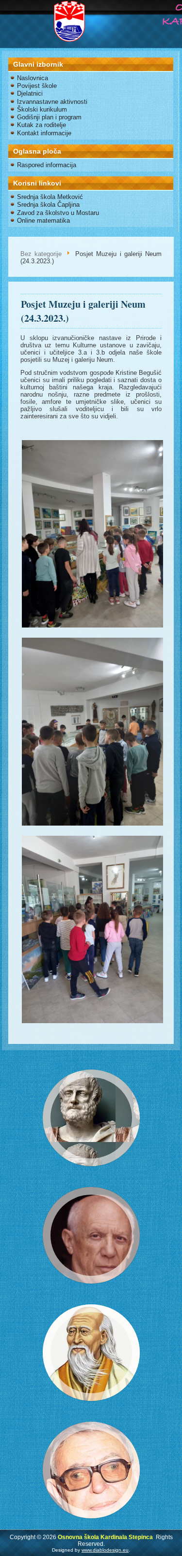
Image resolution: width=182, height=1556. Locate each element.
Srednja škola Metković (50, 196)
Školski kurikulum (42, 109)
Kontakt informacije (44, 133)
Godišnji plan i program (49, 117)
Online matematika (43, 220)
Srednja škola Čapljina (48, 204)
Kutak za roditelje (41, 124)
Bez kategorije (41, 253)
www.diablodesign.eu (105, 1550)
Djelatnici (30, 93)
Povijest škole (37, 85)
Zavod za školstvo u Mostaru (58, 212)
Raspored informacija (46, 165)
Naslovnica (32, 78)
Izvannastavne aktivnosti (52, 101)
